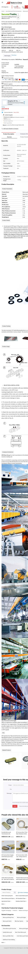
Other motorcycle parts (7, 895)
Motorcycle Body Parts (8, 917)
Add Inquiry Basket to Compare (10, 128)
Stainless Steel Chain (21, 901)
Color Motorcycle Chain (22, 936)
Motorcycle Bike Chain (8, 936)
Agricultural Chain (6, 901)
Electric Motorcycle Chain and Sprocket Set (12, 898)
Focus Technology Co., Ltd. (19, 948)
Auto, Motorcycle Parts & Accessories (13, 11)
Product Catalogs (23, 892)
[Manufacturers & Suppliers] (14, 2)
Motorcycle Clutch (7, 921)
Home (3, 11)
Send (15, 806)
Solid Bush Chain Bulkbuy (9, 939)
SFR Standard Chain (20, 898)
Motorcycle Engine (21, 917)
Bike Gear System (19, 921)
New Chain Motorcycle (20, 932)
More (3, 942)
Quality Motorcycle (7, 932)
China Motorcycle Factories (9, 928)
